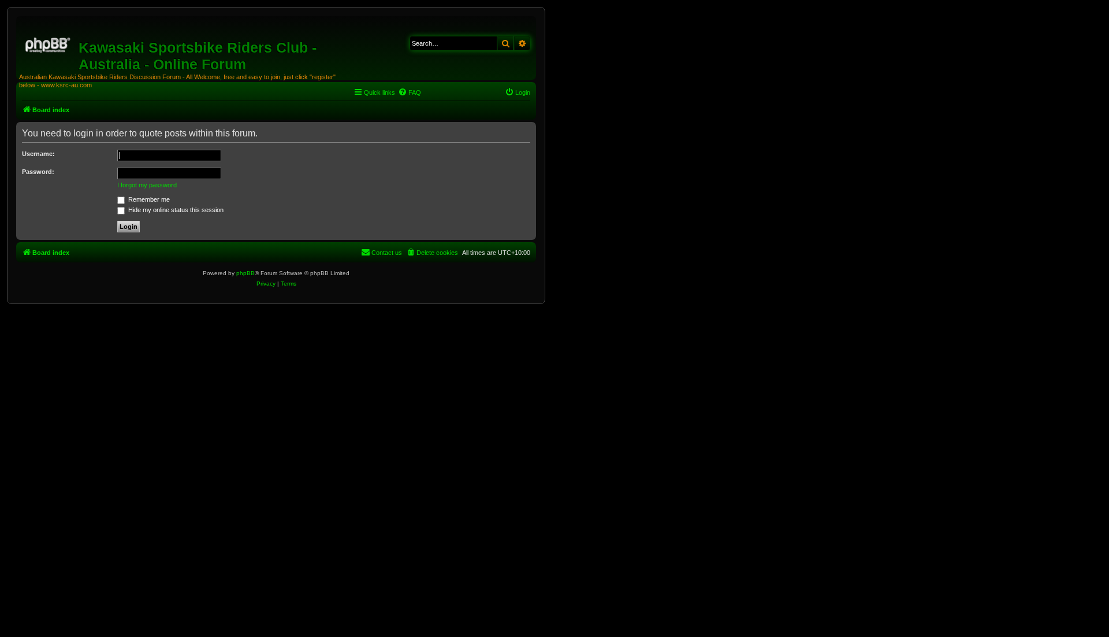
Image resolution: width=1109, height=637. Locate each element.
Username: (38, 153)
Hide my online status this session (175, 209)
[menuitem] (409, 92)
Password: (38, 171)
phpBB (245, 273)
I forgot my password (147, 185)
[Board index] (49, 43)
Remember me (148, 199)
